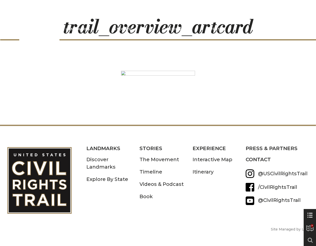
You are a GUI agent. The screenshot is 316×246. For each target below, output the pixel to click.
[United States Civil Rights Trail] (46, 177)
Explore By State (107, 179)
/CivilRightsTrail (277, 187)
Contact (258, 159)
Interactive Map (212, 159)
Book (146, 196)
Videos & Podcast (161, 184)
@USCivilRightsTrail (283, 173)
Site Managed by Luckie (292, 229)
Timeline (150, 172)
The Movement (159, 159)
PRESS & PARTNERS (271, 148)
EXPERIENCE (209, 148)
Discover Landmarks (101, 163)
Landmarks (103, 148)
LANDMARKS (78, 29)
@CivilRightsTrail (250, 200)
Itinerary (203, 172)
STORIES (122, 29)
